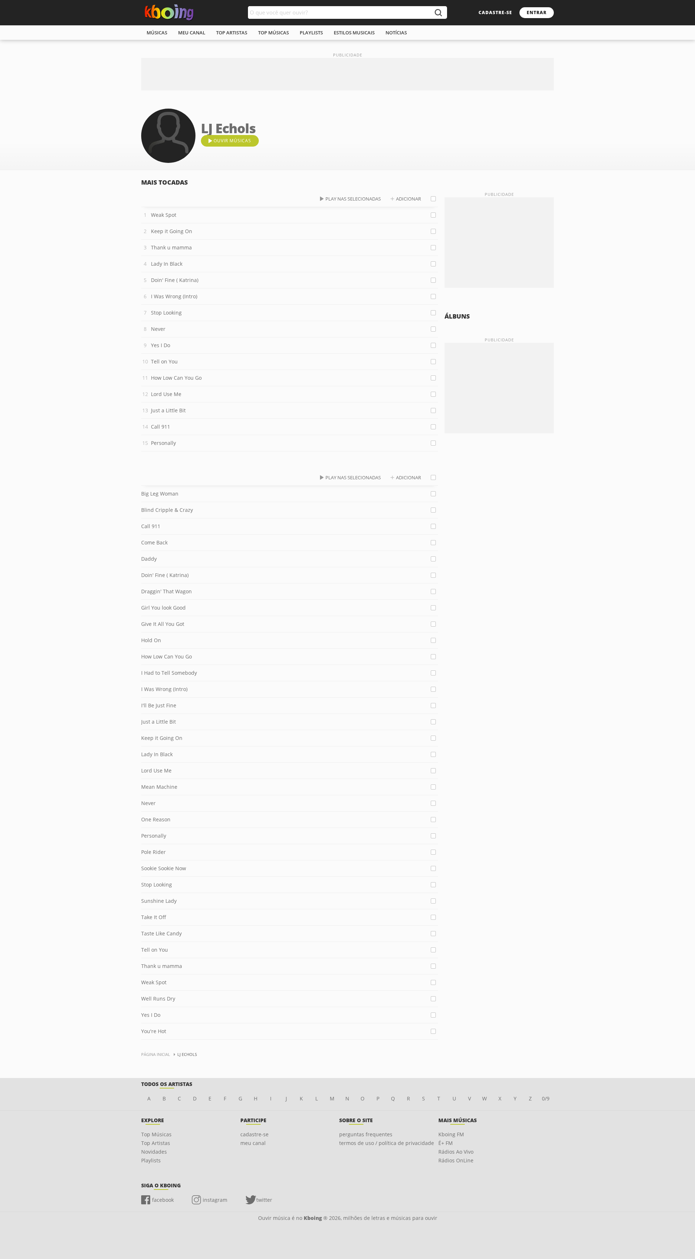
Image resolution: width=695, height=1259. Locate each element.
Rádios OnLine (455, 1160)
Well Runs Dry (158, 998)
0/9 (545, 1098)
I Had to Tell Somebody (169, 672)
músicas (157, 32)
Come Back (154, 542)
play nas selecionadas (353, 198)
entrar (537, 12)
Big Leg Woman (159, 493)
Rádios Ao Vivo (455, 1151)
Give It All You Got (162, 623)
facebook (163, 1199)
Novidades (154, 1151)
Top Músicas (156, 1134)
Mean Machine (159, 786)
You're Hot (153, 1031)
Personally (163, 442)
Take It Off (153, 917)
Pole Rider (153, 852)
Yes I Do (160, 345)
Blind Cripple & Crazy (167, 509)
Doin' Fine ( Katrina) (174, 280)
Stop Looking (166, 312)
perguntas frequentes (365, 1134)
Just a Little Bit (168, 410)
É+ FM (445, 1143)
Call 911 (160, 426)
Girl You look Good (163, 607)
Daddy (149, 558)
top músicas (273, 32)
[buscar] (438, 12)
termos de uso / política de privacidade (386, 1143)
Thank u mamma (171, 247)
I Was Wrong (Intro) (174, 296)
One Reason (155, 819)
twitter (264, 1199)
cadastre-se (495, 12)
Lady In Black (166, 263)
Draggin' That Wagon (166, 591)
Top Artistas (155, 1143)
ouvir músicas (232, 141)
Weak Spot (163, 214)
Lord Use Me (166, 394)
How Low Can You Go (176, 377)
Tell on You (164, 361)
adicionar (408, 198)
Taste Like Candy (161, 933)
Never (158, 328)
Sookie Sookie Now (163, 868)
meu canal (191, 32)
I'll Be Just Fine (158, 705)
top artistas (231, 32)
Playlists (151, 1160)
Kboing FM (451, 1134)
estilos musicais (354, 32)
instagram (215, 1199)
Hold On (151, 640)
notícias (396, 32)
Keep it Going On (171, 231)
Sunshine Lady (159, 900)
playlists (311, 32)
